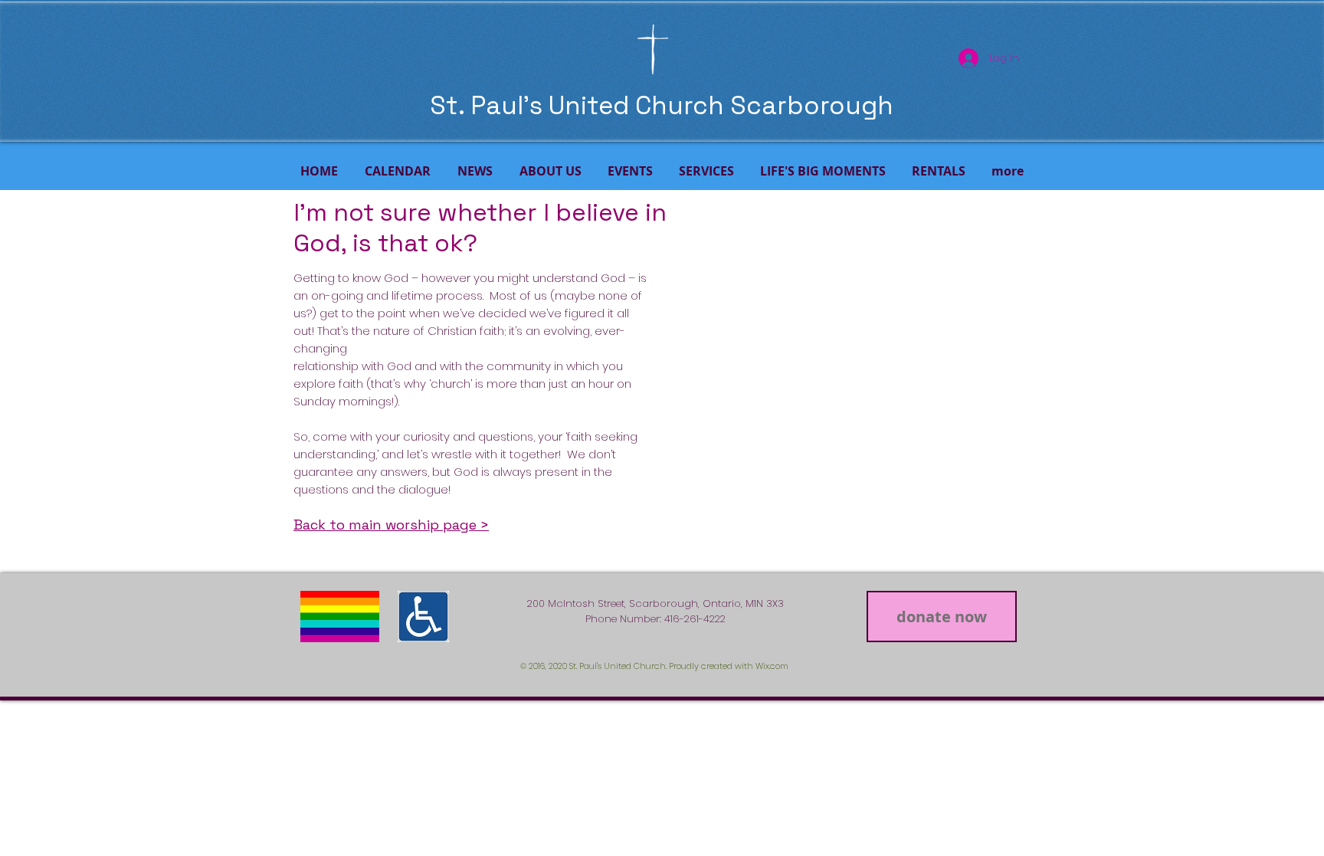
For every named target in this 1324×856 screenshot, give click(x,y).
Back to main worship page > (391, 524)
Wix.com (771, 666)
